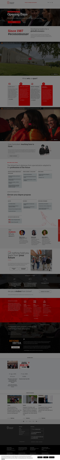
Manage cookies (40, 457)
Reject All (46, 457)
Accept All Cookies (52, 457)
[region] (30, 457)
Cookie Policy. (3, 459)
